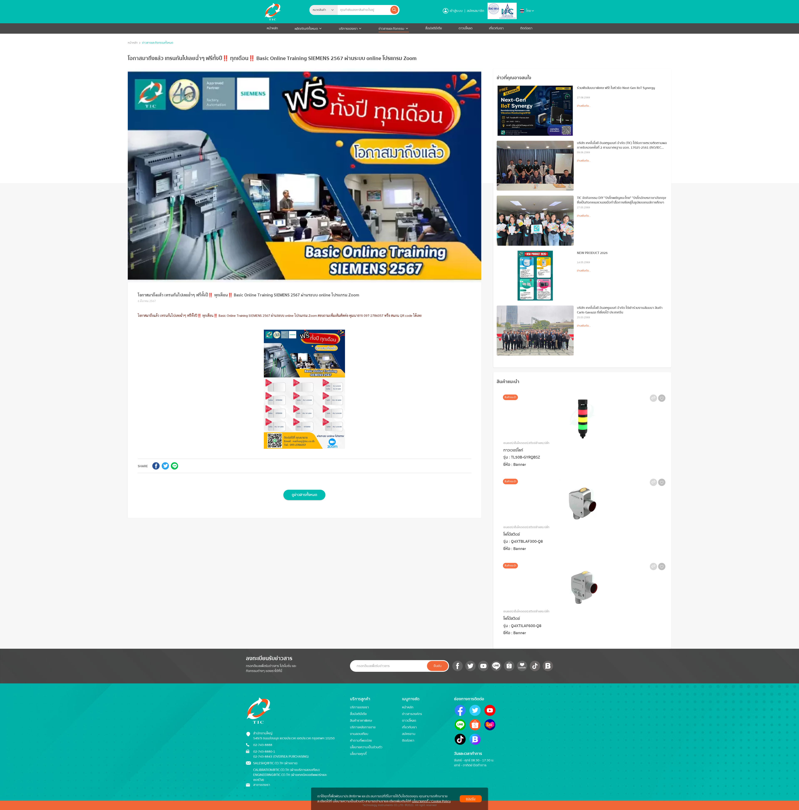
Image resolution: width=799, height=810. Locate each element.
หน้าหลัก (272, 28)
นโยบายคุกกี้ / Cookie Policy (431, 801)
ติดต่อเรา (526, 28)
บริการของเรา (348, 28)
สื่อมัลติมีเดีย (433, 28)
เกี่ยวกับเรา (496, 28)
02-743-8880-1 (264, 751)
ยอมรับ (470, 798)
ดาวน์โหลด (466, 28)
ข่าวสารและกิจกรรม (391, 28)
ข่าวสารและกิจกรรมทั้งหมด (157, 43)
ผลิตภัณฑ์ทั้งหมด (307, 28)
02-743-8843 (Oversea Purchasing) (281, 756)
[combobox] (323, 10)
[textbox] (320, 10)
